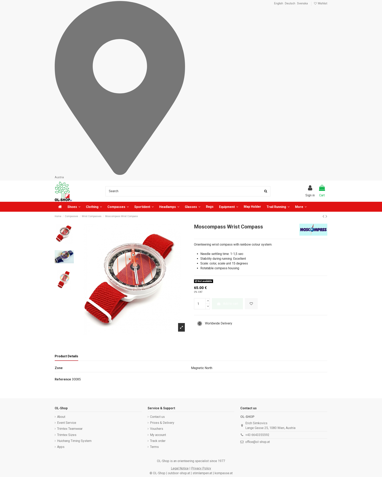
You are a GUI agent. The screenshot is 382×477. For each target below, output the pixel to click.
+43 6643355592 (257, 435)
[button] (300, 207)
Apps (60, 447)
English (278, 3)
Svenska (302, 3)
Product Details (66, 356)
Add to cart (230, 304)
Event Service (66, 423)
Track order (158, 441)
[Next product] (326, 216)
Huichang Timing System (74, 441)
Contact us (157, 417)
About (61, 417)
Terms (154, 447)
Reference (63, 379)
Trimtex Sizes (66, 435)
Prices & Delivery (162, 423)
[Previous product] (324, 216)
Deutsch (290, 3)
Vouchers (156, 429)
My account (158, 435)
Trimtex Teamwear (70, 429)
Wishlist (322, 3)
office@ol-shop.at (257, 442)
